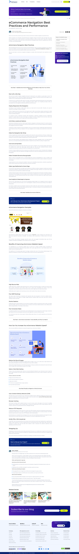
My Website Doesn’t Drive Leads (41, 532)
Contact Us (66, 1)
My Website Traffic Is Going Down (41, 534)
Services (22, 1)
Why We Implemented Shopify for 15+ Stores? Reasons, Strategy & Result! (30, 501)
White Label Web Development (25, 534)
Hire (27, 1)
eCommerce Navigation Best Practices (61, 40)
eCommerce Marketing (54, 539)
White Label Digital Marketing (25, 532)
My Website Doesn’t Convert (40, 536)
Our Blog (10, 534)
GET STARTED (60, 525)
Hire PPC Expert (66, 537)
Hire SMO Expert (66, 536)
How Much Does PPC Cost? (40, 539)
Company (38, 1)
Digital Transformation (54, 537)
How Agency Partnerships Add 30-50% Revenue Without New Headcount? (15, 501)
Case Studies (11, 539)
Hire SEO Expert (66, 534)
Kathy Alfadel (18, 31)
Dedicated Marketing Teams (24, 537)
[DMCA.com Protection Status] (65, 549)
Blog (9, 18)
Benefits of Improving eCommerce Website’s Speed (61, 46)
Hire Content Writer (67, 539)
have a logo (50, 169)
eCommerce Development (55, 534)
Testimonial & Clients (12, 542)
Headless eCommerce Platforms (33, 192)
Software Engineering (54, 532)
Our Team (10, 536)
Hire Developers (66, 532)
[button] (56, 2)
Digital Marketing (53, 536)
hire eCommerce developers (17, 435)
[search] (67, 18)
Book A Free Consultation (60, 11)
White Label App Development (25, 536)
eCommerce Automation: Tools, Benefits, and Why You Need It (33, 319)
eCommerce (13, 18)
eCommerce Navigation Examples (60, 43)
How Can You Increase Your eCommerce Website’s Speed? (62, 48)
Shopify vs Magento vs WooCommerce (33, 388)
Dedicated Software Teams (24, 539)
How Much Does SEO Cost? (40, 537)
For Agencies (32, 1)
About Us (10, 532)
